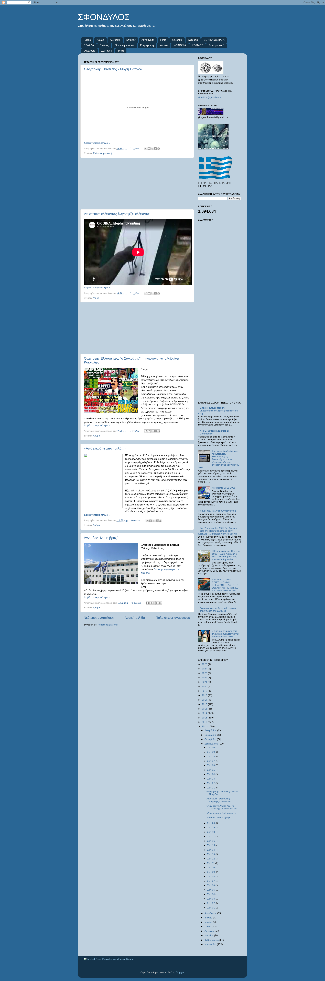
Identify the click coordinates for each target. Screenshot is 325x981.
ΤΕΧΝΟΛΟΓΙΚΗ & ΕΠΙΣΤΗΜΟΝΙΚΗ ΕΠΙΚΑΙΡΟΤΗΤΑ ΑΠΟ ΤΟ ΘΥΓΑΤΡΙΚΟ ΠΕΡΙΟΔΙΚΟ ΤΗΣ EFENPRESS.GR (225, 585)
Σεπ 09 (211, 872)
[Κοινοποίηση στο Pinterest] (158, 148)
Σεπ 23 (211, 778)
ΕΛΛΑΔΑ (89, 45)
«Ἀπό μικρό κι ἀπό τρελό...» (105, 448)
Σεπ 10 (211, 867)
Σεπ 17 (211, 836)
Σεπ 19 (211, 827)
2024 (205, 668)
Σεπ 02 (211, 903)
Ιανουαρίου (210, 944)
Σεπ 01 (211, 907)
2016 (205, 704)
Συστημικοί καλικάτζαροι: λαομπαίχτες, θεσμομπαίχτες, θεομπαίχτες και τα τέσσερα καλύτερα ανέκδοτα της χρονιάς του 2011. (218, 459)
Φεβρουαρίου (211, 940)
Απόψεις (131, 39)
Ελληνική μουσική (124, 45)
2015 (205, 708)
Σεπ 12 (211, 858)
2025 (205, 664)
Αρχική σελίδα (135, 617)
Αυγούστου (210, 913)
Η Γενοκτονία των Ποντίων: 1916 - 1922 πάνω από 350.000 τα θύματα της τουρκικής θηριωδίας (226, 555)
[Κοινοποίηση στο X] (152, 148)
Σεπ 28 (211, 756)
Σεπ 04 (211, 894)
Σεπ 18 (211, 832)
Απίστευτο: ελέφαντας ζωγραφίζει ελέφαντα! (117, 214)
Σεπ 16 (211, 841)
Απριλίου (209, 931)
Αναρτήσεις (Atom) (108, 624)
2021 (205, 682)
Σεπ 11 (211, 863)
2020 (205, 686)
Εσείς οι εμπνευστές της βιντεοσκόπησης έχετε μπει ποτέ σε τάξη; (218, 411)
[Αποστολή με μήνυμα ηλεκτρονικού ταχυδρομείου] (145, 148)
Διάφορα (193, 39)
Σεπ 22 (211, 783)
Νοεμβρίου (210, 735)
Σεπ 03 (211, 898)
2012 (205, 722)
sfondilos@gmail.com (209, 97)
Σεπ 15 (211, 845)
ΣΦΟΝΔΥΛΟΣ (104, 17)
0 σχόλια (134, 148)
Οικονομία (89, 50)
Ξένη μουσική (216, 45)
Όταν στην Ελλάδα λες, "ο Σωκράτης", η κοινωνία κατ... (223, 807)
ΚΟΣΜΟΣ (197, 45)
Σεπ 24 (211, 774)
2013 (205, 717)
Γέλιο (163, 39)
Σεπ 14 (211, 850)
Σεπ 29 (211, 752)
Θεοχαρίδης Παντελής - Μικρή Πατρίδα (113, 69)
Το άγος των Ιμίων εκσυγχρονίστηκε (217, 511)
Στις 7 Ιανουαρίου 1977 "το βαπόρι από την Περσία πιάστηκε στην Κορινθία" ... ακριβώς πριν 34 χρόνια (217, 531)
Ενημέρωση (147, 45)
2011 (205, 726)
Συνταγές (106, 50)
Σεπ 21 (211, 787)
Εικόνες (104, 45)
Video (87, 39)
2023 (205, 673)
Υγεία (121, 50)
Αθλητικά (115, 39)
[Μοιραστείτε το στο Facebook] (155, 148)
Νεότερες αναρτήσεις (99, 617)
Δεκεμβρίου (210, 730)
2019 (205, 691)
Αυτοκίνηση (148, 39)
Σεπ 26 (211, 765)
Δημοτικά (177, 39)
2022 (205, 677)
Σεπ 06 (211, 885)
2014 (205, 713)
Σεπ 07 (211, 881)
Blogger (180, 972)
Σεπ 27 (211, 761)
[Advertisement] (137, 183)
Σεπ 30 (211, 747)
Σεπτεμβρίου (211, 743)
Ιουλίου (208, 917)
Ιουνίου (208, 922)
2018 (205, 695)
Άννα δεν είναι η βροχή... (103, 538)
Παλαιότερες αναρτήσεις (173, 617)
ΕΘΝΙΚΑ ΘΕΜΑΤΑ (214, 39)
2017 (205, 700)
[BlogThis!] (149, 148)
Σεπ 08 (211, 876)
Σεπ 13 (211, 854)
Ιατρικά (164, 45)
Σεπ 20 (211, 823)
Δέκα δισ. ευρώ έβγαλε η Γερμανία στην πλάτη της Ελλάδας (218, 609)
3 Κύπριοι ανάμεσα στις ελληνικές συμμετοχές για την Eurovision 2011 (225, 634)
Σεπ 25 (211, 770)
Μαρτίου (209, 935)
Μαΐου (208, 926)
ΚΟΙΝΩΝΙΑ (180, 45)
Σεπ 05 (211, 890)
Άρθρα (100, 39)
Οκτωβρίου (210, 739)
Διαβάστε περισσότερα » (97, 143)
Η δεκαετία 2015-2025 (223, 488)
